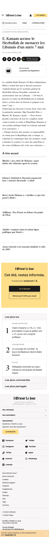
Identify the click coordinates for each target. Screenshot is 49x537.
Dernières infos (11, 23)
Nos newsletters (8, 415)
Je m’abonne (24, 289)
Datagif (11, 527)
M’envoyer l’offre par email (24, 296)
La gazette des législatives (15, 32)
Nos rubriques (8, 410)
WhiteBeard (19, 529)
